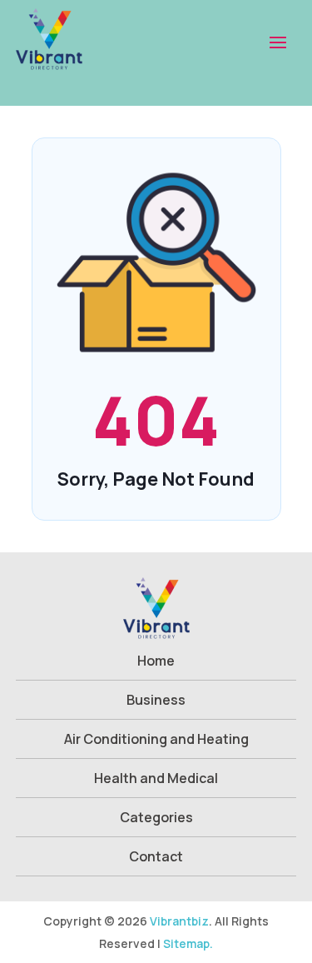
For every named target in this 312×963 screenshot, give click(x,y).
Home (156, 660)
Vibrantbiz (179, 921)
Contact (156, 856)
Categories (156, 817)
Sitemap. (188, 943)
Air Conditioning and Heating (156, 739)
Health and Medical (156, 778)
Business (156, 700)
